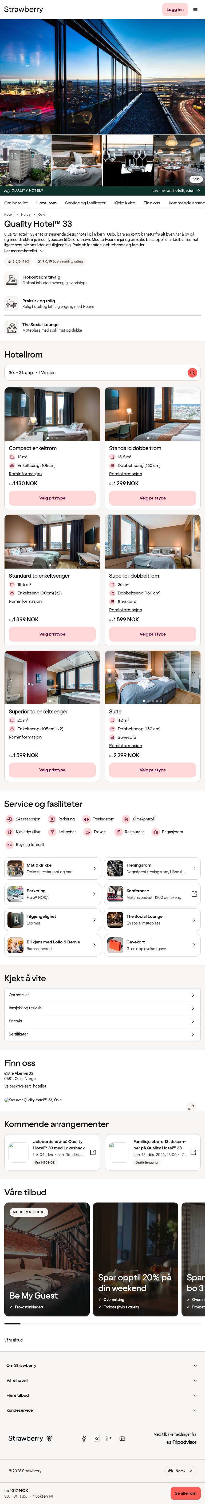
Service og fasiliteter (85, 203)
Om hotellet (16, 203)
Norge (25, 215)
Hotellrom (46, 203)
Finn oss (152, 203)
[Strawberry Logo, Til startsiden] (23, 9)
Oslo (41, 215)
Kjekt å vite (124, 203)
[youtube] (122, 1438)
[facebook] (84, 1438)
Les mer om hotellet (20, 250)
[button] (52, 414)
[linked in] (109, 1438)
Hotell (8, 215)
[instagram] (96, 1438)
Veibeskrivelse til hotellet (25, 1086)
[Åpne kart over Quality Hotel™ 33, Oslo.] (191, 1107)
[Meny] (195, 9)
